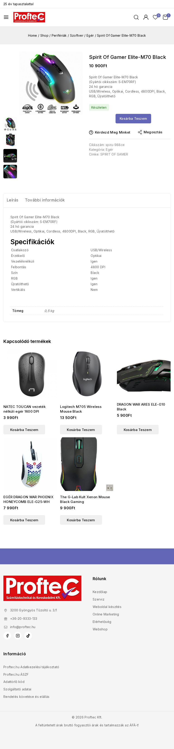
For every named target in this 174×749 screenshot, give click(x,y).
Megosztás (153, 132)
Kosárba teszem (133, 118)
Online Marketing (106, 614)
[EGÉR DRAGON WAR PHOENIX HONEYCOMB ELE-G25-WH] (30, 464)
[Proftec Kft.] (29, 17)
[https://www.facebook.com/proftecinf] (7, 635)
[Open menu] (6, 17)
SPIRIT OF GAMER (114, 154)
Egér (109, 149)
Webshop (100, 629)
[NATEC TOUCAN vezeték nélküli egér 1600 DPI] (30, 374)
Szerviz (98, 599)
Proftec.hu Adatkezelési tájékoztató (31, 667)
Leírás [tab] (13, 200)
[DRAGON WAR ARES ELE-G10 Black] (144, 373)
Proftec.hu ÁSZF (16, 674)
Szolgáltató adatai (17, 689)
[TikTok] (28, 635)
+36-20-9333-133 (23, 618)
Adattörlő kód (13, 682)
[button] (24, 429)
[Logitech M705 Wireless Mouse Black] (87, 374)
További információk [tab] (45, 200)
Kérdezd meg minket (112, 132)
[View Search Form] (136, 17)
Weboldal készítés (107, 607)
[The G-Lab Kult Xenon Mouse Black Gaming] (87, 464)
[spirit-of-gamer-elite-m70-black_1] (51, 83)
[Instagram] (18, 635)
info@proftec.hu (23, 627)
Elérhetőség (102, 622)
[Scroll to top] (163, 724)
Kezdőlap (100, 592)
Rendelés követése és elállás (26, 697)
